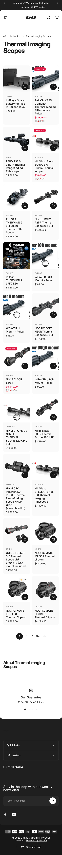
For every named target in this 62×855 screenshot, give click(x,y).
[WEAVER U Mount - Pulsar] (16, 306)
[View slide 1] (25, 709)
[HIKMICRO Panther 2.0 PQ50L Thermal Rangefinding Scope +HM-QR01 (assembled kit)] (16, 467)
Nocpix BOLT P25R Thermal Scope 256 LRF (44, 222)
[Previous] (4, 3)
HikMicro (39, 157)
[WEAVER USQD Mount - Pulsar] (45, 358)
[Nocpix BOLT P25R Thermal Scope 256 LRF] (45, 197)
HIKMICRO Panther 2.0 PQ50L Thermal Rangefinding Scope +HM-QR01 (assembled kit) (15, 498)
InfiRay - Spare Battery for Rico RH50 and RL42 (15, 104)
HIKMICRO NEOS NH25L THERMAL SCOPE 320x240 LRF (16, 437)
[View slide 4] (37, 709)
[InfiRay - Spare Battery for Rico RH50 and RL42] (16, 78)
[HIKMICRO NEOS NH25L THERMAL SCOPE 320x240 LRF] (16, 409)
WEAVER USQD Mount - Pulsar (44, 381)
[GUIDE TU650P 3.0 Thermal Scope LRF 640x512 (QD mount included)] (16, 531)
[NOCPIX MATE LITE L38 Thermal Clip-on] (16, 589)
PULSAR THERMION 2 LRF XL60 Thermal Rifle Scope (14, 226)
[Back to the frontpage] (4, 36)
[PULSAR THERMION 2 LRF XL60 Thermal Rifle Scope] (16, 197)
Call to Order (45, 263)
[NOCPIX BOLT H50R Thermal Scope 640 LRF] (45, 306)
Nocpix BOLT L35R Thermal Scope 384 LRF (44, 434)
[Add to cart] (24, 87)
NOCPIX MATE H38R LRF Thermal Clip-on (45, 614)
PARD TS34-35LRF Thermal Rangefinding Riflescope (15, 166)
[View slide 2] (29, 709)
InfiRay (10, 96)
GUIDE (9, 549)
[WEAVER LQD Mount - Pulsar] (45, 255)
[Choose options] (53, 87)
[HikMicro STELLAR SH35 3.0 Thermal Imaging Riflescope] (45, 467)
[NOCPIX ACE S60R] (16, 358)
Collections (15, 36)
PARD (8, 157)
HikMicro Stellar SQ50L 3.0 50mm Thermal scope (45, 166)
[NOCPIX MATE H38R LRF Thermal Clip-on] (45, 589)
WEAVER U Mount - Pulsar (15, 330)
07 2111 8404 (38, 7)
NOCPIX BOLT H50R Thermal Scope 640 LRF (44, 331)
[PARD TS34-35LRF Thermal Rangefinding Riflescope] (16, 140)
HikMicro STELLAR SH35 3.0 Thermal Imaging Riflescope (44, 495)
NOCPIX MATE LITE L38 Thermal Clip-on (16, 614)
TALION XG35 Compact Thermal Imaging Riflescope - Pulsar (45, 107)
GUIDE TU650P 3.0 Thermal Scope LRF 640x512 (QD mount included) (16, 559)
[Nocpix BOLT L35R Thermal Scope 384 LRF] (45, 409)
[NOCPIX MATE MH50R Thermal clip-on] (45, 531)
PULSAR (38, 96)
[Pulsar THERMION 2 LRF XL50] (16, 255)
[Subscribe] (52, 800)
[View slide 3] (33, 709)
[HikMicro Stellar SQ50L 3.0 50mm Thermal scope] (45, 140)
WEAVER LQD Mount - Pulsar (44, 278)
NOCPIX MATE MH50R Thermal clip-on (45, 556)
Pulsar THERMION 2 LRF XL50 (14, 280)
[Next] (57, 3)
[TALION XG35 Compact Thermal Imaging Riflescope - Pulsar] (45, 78)
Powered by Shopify (36, 840)
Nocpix (38, 215)
